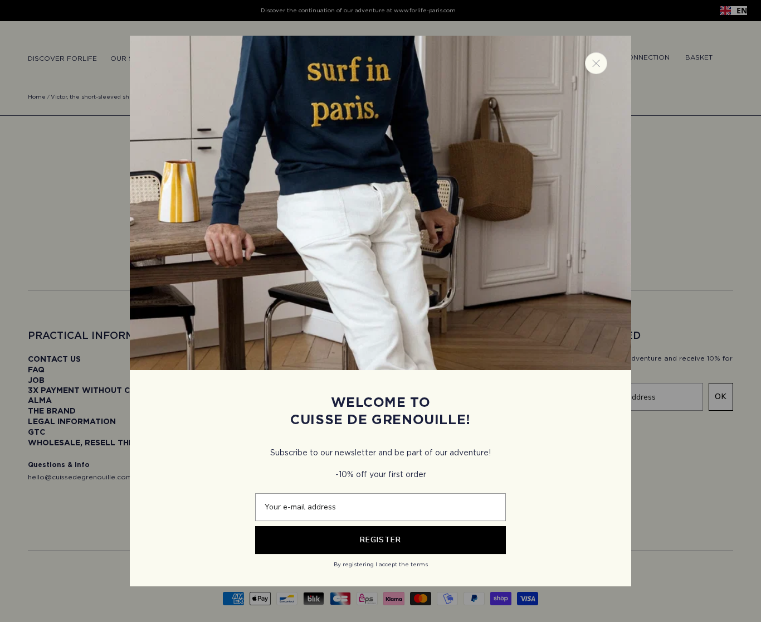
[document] (380, 311)
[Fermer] (596, 63)
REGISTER (380, 539)
